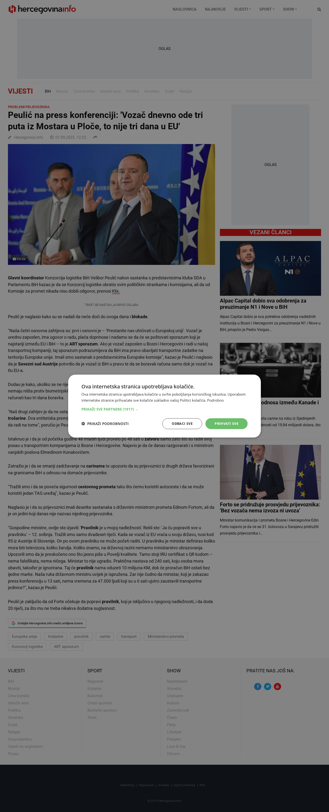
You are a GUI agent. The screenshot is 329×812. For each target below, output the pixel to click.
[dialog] (164, 406)
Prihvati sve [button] (226, 423)
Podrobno (215, 400)
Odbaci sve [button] (182, 423)
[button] (164, 409)
